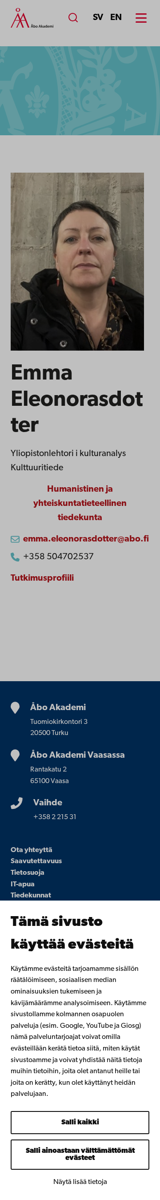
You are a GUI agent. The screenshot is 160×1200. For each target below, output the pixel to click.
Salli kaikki (80, 1122)
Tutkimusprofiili (42, 578)
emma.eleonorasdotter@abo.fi (86, 539)
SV (98, 17)
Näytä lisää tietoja (80, 1182)
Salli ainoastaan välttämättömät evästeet (80, 1154)
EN (116, 17)
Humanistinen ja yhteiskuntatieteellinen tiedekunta (80, 503)
